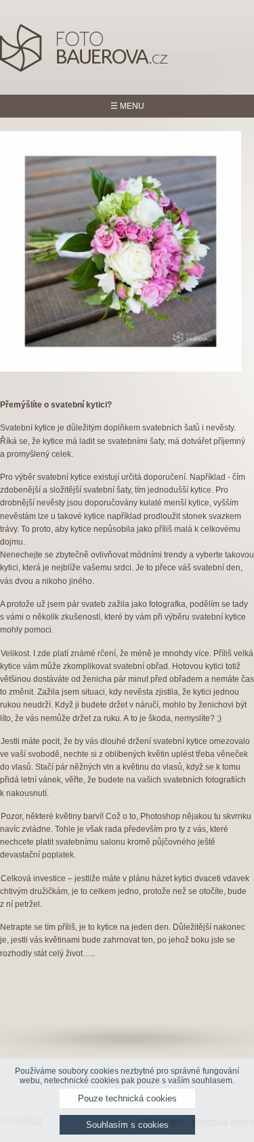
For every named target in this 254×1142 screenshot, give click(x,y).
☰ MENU (127, 106)
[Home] (85, 69)
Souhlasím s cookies (127, 1125)
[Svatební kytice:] (121, 251)
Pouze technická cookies (127, 1098)
